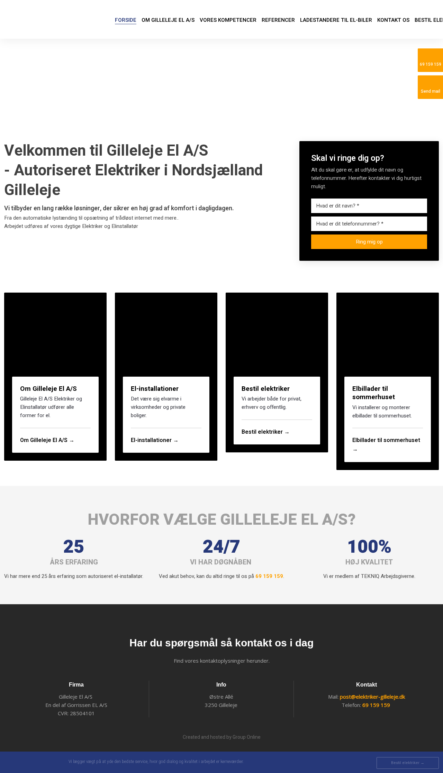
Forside (125, 20)
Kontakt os (393, 20)
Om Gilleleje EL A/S (168, 20)
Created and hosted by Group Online (222, 737)
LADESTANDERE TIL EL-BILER (336, 20)
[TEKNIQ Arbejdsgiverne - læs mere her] (32, 762)
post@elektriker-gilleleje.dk (372, 696)
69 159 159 (269, 576)
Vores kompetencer (228, 20)
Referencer (278, 20)
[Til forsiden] (41, 19)
